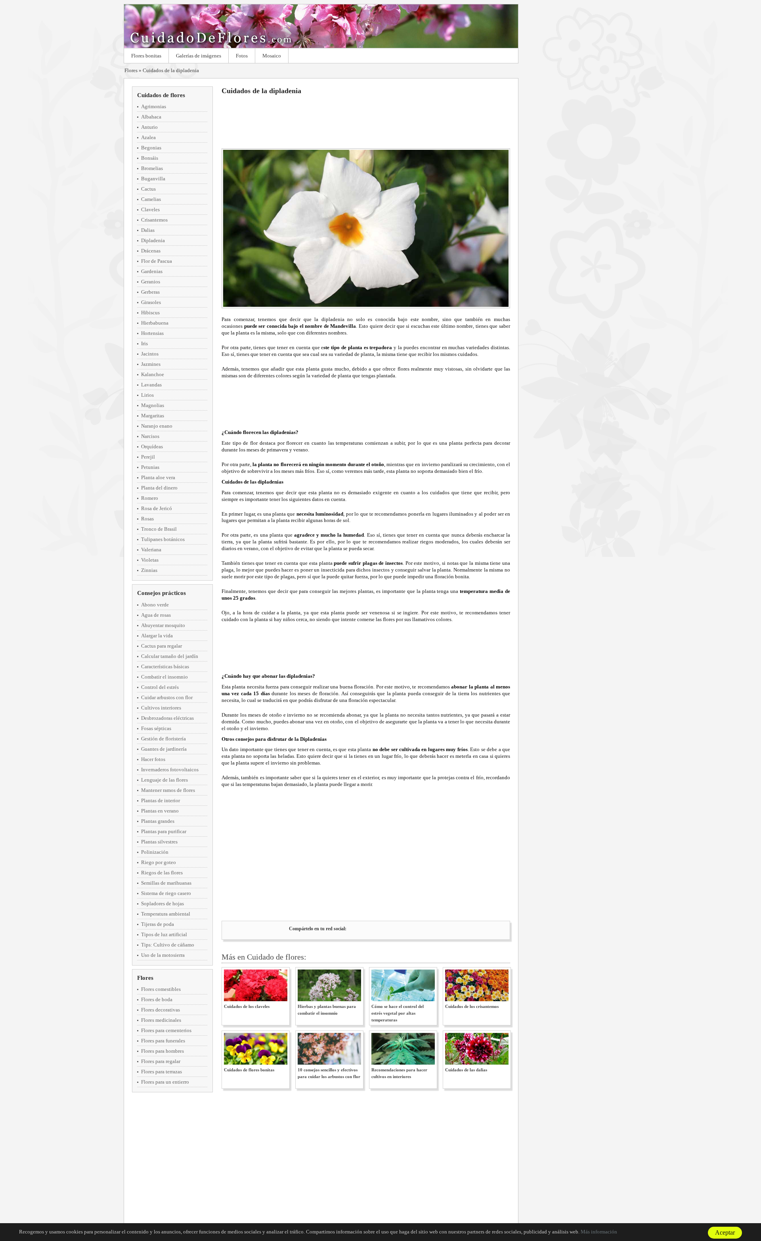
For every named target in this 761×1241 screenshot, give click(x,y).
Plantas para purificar (163, 831)
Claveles (150, 209)
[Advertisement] (366, 120)
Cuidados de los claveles (247, 1006)
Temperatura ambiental (165, 914)
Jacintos (150, 354)
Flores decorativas (160, 1010)
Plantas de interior (160, 800)
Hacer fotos (153, 759)
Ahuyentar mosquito (163, 625)
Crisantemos (154, 220)
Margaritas (152, 416)
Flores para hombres (162, 1051)
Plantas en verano (160, 811)
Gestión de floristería (163, 739)
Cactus (148, 189)
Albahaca (151, 117)
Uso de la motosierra (163, 955)
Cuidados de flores (161, 95)
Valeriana (151, 550)
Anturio (149, 127)
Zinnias (149, 570)
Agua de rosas (156, 615)
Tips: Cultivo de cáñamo (167, 945)
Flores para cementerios (166, 1030)
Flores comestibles (161, 989)
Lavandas (151, 385)
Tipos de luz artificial (164, 934)
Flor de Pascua (156, 261)
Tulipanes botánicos (163, 539)
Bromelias (152, 168)
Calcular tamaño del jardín (169, 656)
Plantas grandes (157, 821)
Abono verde (155, 605)
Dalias (148, 230)
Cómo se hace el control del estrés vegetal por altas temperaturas (397, 1013)
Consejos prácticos (161, 593)
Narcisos (150, 436)
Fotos (242, 56)
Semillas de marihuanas (166, 883)
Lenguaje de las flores (164, 780)
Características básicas (165, 666)
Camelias (151, 199)
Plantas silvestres (159, 842)
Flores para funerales (163, 1041)
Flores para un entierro (165, 1082)
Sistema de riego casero (166, 893)
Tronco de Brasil (159, 529)
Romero (149, 498)
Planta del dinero (159, 488)
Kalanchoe (152, 374)
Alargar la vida (157, 636)
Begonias (151, 148)
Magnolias (152, 405)
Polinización (154, 852)
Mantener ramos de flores (168, 790)
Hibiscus (150, 313)
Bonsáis (149, 158)
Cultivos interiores (161, 708)
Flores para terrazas (161, 1072)
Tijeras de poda (157, 924)
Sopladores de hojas (162, 903)
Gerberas (150, 292)
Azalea (148, 137)
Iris (144, 343)
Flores (321, 26)
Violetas (150, 560)
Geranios (150, 282)
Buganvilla (153, 179)
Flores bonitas (146, 56)
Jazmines (151, 364)
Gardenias (152, 271)
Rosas (147, 519)
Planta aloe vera (158, 477)
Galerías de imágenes (198, 56)
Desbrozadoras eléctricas (167, 718)
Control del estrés (160, 687)
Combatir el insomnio (164, 677)
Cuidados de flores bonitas (249, 1069)
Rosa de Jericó (156, 508)
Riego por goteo (158, 862)
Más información (599, 1232)
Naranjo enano (156, 426)
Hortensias (152, 333)
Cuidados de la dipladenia (171, 70)
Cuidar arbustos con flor (167, 697)
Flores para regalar (160, 1061)
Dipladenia (153, 240)
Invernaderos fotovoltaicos (170, 770)
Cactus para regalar (161, 646)
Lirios (147, 395)
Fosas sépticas (156, 728)
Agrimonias (153, 106)
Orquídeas (152, 446)
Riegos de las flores (162, 873)
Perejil (148, 457)
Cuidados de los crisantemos (472, 1006)
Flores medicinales (161, 1020)
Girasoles (151, 302)
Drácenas (151, 251)
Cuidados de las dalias (466, 1069)
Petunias (150, 467)
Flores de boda (156, 999)
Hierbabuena (154, 323)
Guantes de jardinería (164, 749)
